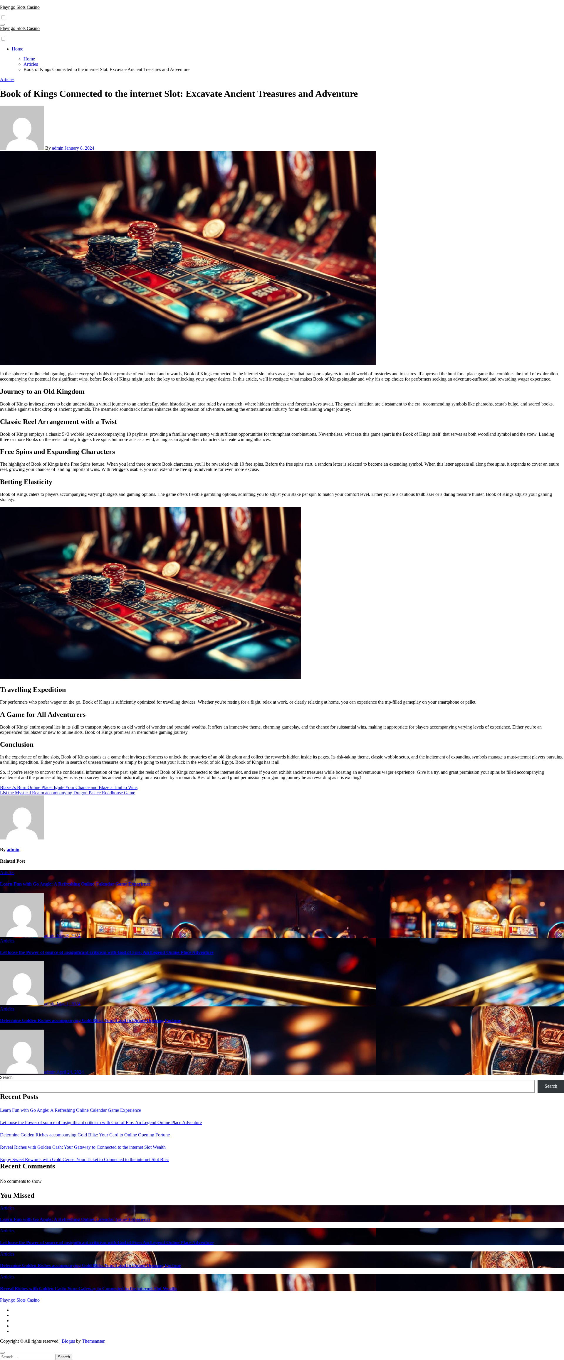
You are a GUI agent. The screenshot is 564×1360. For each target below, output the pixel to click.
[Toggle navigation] (2, 25)
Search (6, 1077)
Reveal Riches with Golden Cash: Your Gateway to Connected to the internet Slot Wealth (83, 1147)
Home (17, 48)
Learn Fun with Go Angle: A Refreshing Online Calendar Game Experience (75, 883)
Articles (7, 79)
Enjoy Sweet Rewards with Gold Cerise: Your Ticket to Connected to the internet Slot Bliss (84, 1159)
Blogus (68, 1341)
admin (58, 148)
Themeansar (93, 1341)
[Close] (2, 1353)
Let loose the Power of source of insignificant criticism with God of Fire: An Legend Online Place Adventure (107, 952)
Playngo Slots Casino (20, 7)
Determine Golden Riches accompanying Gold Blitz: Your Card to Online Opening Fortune (90, 1020)
